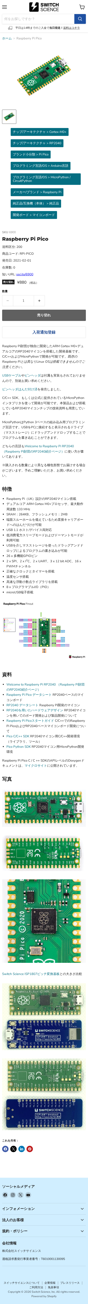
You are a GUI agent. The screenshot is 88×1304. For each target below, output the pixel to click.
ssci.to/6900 (24, 274)
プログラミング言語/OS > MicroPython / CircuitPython (41, 179)
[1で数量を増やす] (39, 300)
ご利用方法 (36, 1287)
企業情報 (50, 1283)
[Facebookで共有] (5, 1149)
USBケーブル (11, 375)
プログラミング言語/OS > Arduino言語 (40, 166)
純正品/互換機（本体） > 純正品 (36, 203)
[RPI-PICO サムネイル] (9, 117)
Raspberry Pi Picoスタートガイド (30, 721)
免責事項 (53, 1287)
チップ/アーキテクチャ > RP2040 (37, 143)
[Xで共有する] (13, 1149)
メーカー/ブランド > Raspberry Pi (37, 192)
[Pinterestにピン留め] (29, 1149)
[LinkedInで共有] (21, 1149)
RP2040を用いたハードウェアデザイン (34, 710)
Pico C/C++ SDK (17, 736)
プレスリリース (70, 1283)
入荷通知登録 (44, 332)
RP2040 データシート (22, 705)
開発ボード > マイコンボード (34, 215)
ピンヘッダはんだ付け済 (19, 389)
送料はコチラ (71, 28)
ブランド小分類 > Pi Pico (30, 154)
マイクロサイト (36, 765)
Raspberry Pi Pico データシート (29, 695)
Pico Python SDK (18, 747)
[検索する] (80, 19)
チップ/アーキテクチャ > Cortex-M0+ (39, 132)
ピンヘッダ (33, 375)
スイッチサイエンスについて (22, 1283)
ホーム (7, 38)
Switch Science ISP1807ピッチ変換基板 (31, 974)
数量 (5, 291)
